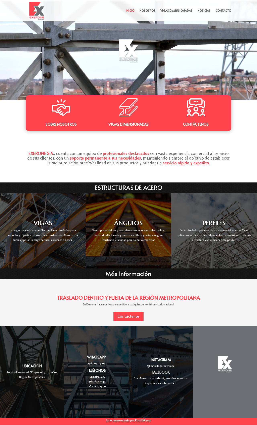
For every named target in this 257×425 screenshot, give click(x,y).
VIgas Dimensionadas (128, 124)
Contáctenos (196, 124)
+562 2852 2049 (96, 381)
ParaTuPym (142, 420)
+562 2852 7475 (96, 376)
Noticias (204, 10)
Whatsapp (96, 356)
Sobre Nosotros (61, 124)
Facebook (161, 372)
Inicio (130, 10)
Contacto (223, 10)
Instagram (161, 359)
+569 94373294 (96, 363)
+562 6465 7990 (96, 386)
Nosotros (147, 10)
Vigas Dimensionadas (176, 10)
